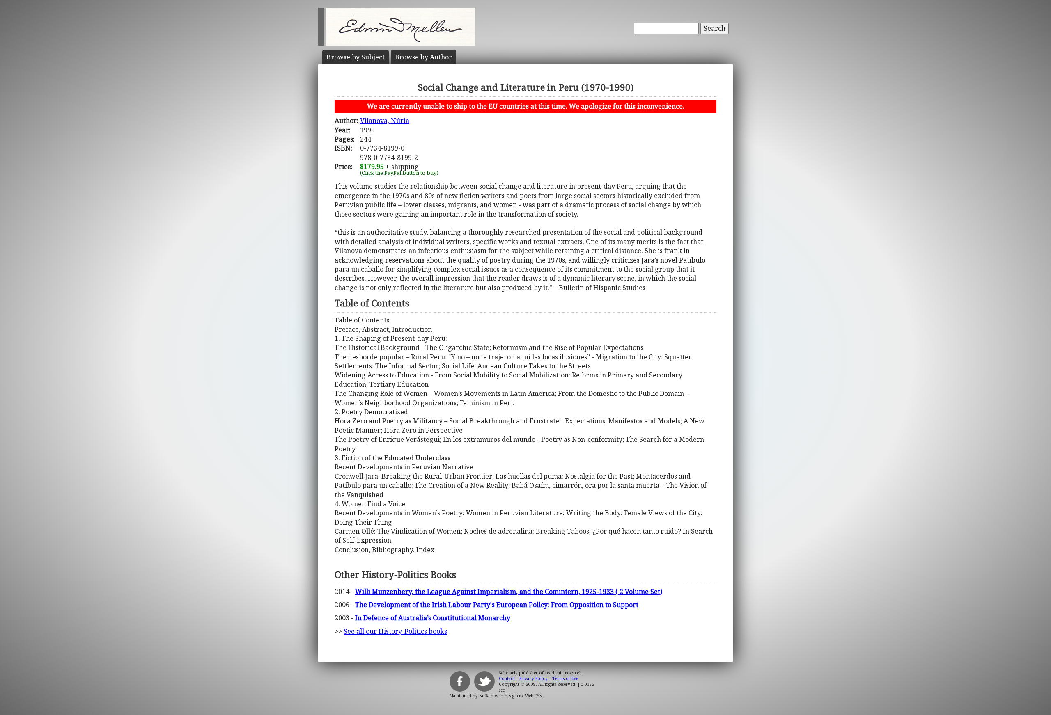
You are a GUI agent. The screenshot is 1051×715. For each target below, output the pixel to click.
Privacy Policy (533, 678)
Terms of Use (565, 678)
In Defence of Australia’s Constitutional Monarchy (432, 617)
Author (423, 57)
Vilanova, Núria (384, 120)
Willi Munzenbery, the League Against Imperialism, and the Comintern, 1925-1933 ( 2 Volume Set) (508, 591)
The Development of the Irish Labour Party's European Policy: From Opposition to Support (496, 604)
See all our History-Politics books (395, 631)
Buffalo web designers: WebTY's (510, 696)
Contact (507, 678)
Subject (355, 57)
